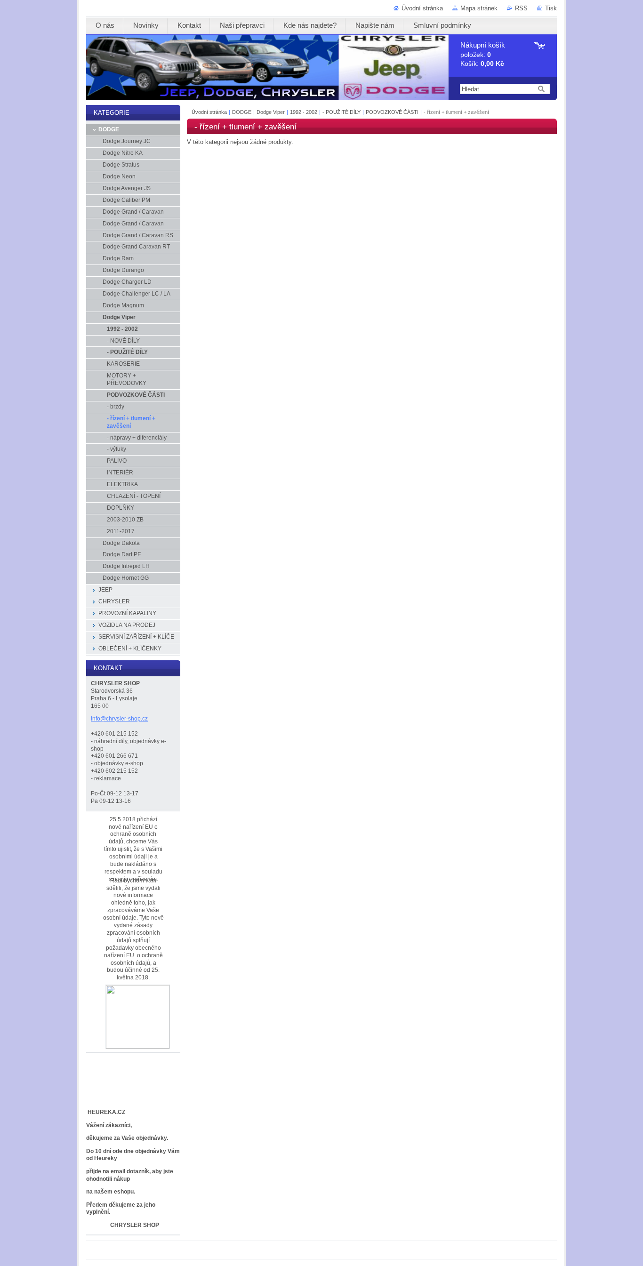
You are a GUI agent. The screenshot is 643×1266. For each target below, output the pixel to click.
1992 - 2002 (303, 112)
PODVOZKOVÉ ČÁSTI (392, 112)
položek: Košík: (482, 54)
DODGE (241, 112)
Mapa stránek (479, 8)
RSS (521, 8)
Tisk (551, 8)
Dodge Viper (271, 112)
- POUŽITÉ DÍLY (342, 112)
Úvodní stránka (422, 8)
